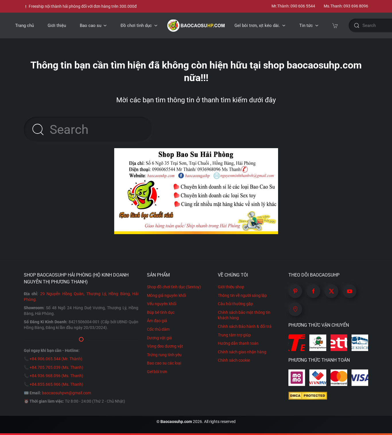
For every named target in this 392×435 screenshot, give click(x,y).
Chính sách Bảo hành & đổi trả (244, 326)
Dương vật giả (159, 338)
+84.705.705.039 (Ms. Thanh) (56, 367)
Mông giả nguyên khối (166, 295)
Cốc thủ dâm (158, 329)
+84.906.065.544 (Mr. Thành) (56, 358)
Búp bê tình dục (160, 312)
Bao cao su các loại (164, 363)
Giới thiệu (57, 25)
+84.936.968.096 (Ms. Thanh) (56, 375)
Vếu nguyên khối (161, 303)
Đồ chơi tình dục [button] (136, 25)
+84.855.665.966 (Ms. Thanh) (56, 384)
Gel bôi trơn (157, 371)
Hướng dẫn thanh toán (238, 343)
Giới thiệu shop (231, 287)
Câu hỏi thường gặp (235, 303)
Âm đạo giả (157, 320)
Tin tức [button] (306, 25)
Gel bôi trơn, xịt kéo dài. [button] (257, 25)
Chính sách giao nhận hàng (242, 352)
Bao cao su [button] (90, 25)
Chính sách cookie (234, 360)
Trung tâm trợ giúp (234, 335)
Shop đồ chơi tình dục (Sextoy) (174, 287)
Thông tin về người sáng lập (242, 295)
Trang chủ (24, 25)
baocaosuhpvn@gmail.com (66, 393)
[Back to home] (196, 25)
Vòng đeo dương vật (165, 346)
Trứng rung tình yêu (164, 354)
